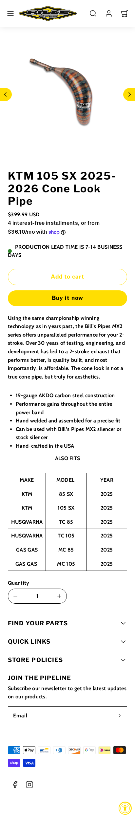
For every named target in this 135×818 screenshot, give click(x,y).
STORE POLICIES (35, 659)
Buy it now (67, 298)
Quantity (18, 583)
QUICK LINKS (29, 641)
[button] (10, 13)
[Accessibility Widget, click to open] (125, 808)
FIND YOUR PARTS (38, 623)
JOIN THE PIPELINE (39, 677)
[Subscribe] (119, 715)
